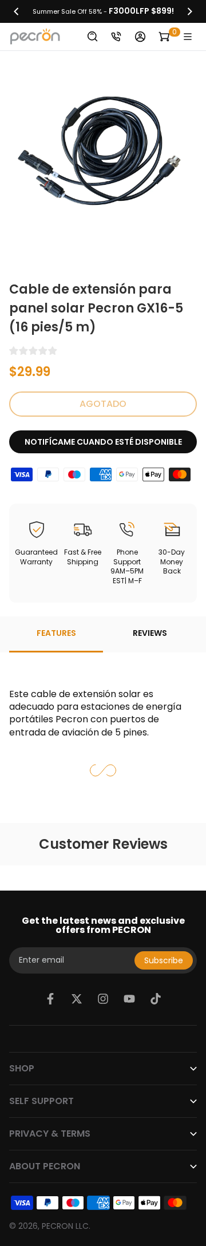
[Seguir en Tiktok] (155, 999)
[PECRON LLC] (103, 11)
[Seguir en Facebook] (50, 999)
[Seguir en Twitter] (76, 999)
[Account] (140, 36)
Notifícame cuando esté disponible (103, 442)
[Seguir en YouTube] (129, 999)
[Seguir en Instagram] (103, 999)
